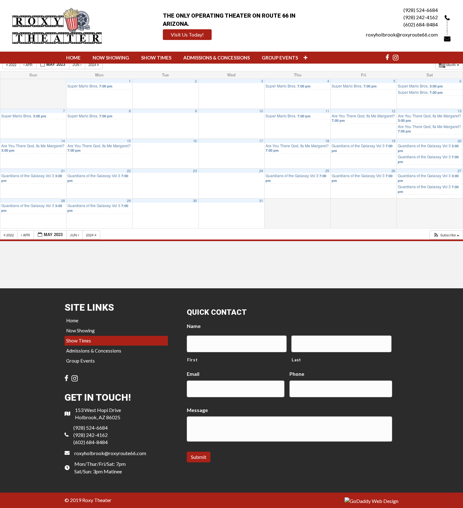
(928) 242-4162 (420, 17)
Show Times (78, 340)
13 (459, 111)
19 (393, 140)
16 (195, 140)
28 (63, 200)
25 (327, 170)
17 (261, 140)
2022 (12, 64)
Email (193, 374)
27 (459, 170)
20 (459, 140)
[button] (187, 34)
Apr (29, 64)
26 (393, 170)
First (192, 359)
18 (327, 140)
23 (195, 170)
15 (129, 140)
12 (393, 111)
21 (63, 170)
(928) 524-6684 (420, 10)
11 (327, 111)
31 (261, 200)
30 (195, 200)
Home (72, 320)
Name (194, 326)
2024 (93, 64)
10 (261, 111)
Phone (296, 374)
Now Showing (80, 330)
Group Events (80, 361)
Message (197, 410)
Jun (76, 64)
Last (296, 359)
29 (129, 200)
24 (261, 170)
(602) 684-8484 (420, 24)
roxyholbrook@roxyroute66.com (402, 34)
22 (129, 170)
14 (63, 140)
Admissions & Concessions (93, 350)
